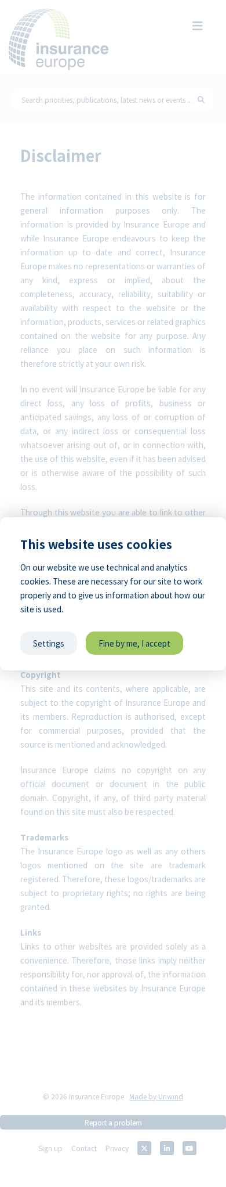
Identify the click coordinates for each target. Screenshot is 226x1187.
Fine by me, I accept (134, 643)
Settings (48, 643)
